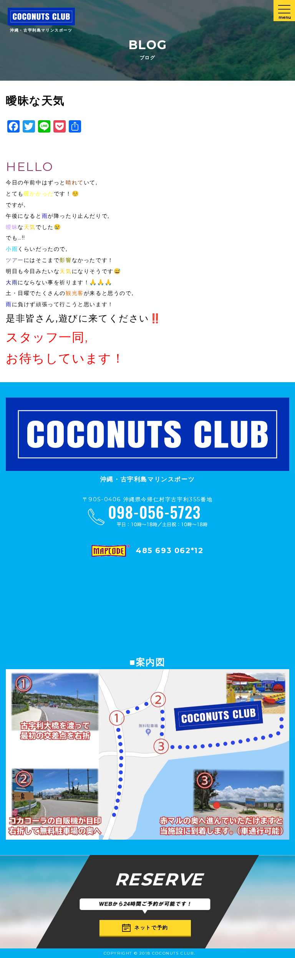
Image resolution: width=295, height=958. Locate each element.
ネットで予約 (151, 927)
